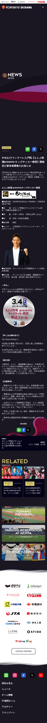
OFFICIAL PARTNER (23, 651)
